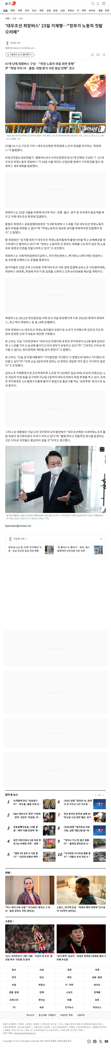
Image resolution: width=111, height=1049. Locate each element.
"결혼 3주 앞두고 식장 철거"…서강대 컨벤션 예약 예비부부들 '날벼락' (26, 857)
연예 (7, 873)
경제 (69, 969)
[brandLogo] (10, 3)
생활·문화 (14, 992)
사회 (7, 18)
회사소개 (30, 1015)
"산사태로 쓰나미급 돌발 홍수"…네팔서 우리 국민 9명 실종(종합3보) (77, 857)
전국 (14, 977)
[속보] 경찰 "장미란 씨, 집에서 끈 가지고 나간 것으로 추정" (78, 804)
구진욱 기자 (15, 43)
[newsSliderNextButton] (103, 795)
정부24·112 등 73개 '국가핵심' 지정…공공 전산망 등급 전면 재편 (24, 549)
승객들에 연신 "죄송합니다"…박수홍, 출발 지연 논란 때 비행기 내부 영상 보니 (27, 804)
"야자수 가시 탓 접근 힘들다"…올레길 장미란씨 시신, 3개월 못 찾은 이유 (77, 844)
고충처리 (81, 1015)
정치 (14, 969)
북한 (69, 977)
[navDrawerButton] (103, 3)
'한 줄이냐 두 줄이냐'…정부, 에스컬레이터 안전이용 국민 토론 (73, 549)
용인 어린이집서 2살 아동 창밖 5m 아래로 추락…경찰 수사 (27, 844)
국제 (97, 969)
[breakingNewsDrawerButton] (97, 3)
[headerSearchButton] (92, 3)
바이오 (97, 984)
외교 (41, 977)
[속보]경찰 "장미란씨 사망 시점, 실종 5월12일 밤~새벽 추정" (77, 831)
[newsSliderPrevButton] (96, 795)
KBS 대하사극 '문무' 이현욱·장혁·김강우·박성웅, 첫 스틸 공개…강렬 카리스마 (27, 817)
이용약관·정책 (66, 1015)
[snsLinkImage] (89, 1041)
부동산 (41, 984)
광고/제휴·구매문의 (47, 1015)
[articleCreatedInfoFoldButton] (35, 48)
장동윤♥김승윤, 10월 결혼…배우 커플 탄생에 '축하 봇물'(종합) (26, 831)
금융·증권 (97, 977)
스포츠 (8, 921)
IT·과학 (69, 984)
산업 (14, 984)
